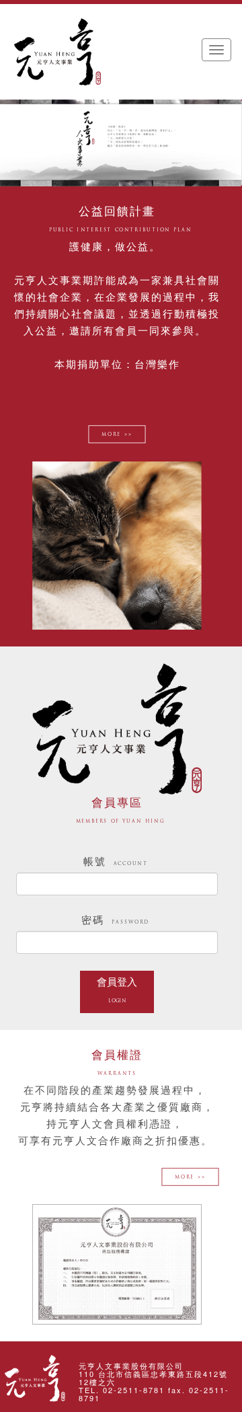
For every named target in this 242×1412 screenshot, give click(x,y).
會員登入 (117, 990)
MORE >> (117, 435)
